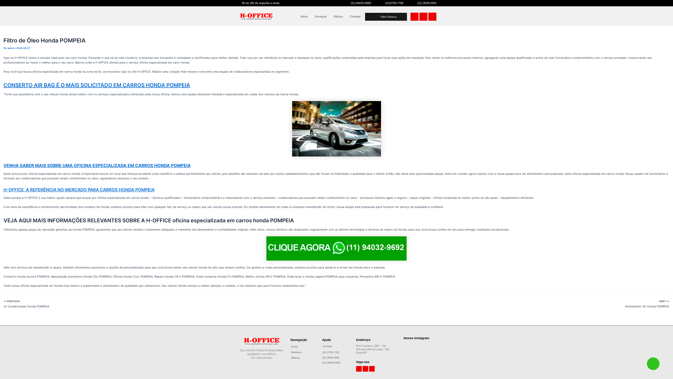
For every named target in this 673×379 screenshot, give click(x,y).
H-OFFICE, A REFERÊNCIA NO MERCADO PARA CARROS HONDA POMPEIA (79, 189)
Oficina (338, 16)
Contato (355, 16)
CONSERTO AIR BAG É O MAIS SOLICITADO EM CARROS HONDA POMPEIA (97, 85)
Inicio (294, 346)
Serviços (321, 16)
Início (304, 16)
